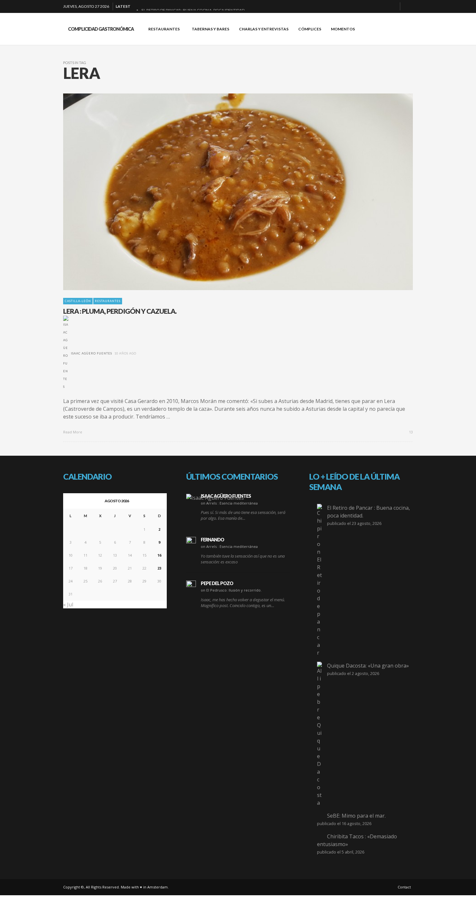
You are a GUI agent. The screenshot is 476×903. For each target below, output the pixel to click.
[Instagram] (382, 6)
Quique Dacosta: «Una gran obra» (368, 665)
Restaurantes (107, 301)
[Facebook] (361, 6)
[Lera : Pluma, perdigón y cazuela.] (227, 191)
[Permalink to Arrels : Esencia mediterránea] (215, 497)
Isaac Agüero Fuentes (91, 353)
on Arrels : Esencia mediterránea (229, 503)
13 (410, 432)
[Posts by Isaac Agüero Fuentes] (65, 353)
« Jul (68, 604)
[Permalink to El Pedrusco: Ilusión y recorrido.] (191, 585)
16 (159, 555)
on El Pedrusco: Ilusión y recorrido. (231, 590)
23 (159, 568)
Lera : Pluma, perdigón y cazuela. (119, 311)
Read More (73, 432)
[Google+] (372, 6)
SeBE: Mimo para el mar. (356, 815)
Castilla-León (78, 301)
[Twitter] (392, 6)
